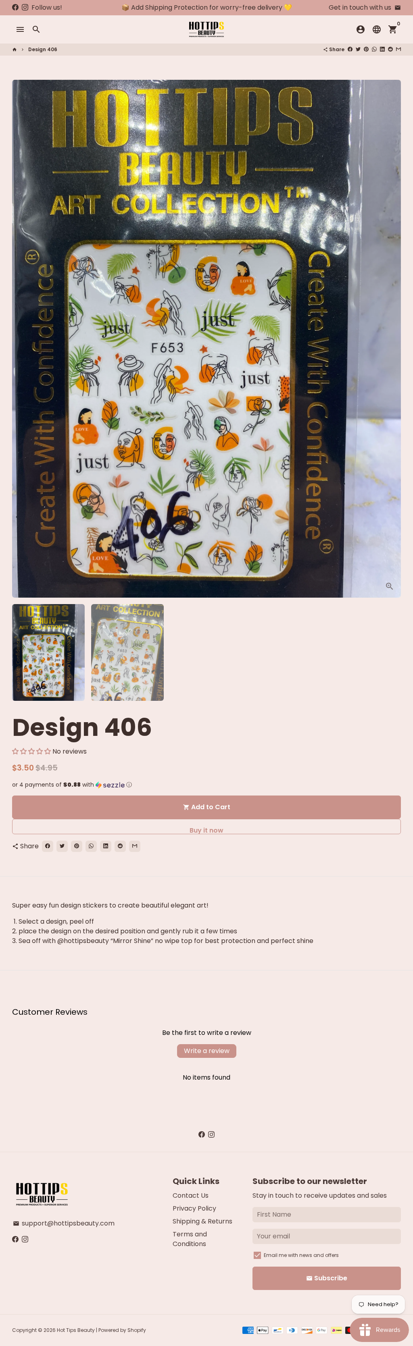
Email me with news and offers (301, 1255)
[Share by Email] (398, 49)
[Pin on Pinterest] (366, 49)
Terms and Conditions (190, 1239)
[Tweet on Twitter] (358, 49)
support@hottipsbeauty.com (64, 1223)
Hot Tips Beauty (76, 1330)
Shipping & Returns (202, 1221)
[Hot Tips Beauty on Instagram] (25, 7)
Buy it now (206, 830)
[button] (31, 751)
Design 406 (42, 49)
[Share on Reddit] (390, 49)
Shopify (136, 1330)
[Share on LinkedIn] (382, 49)
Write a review (206, 1050)
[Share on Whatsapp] (374, 49)
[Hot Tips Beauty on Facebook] (15, 7)
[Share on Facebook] (350, 49)
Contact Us (191, 1195)
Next (390, 339)
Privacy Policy (194, 1208)
